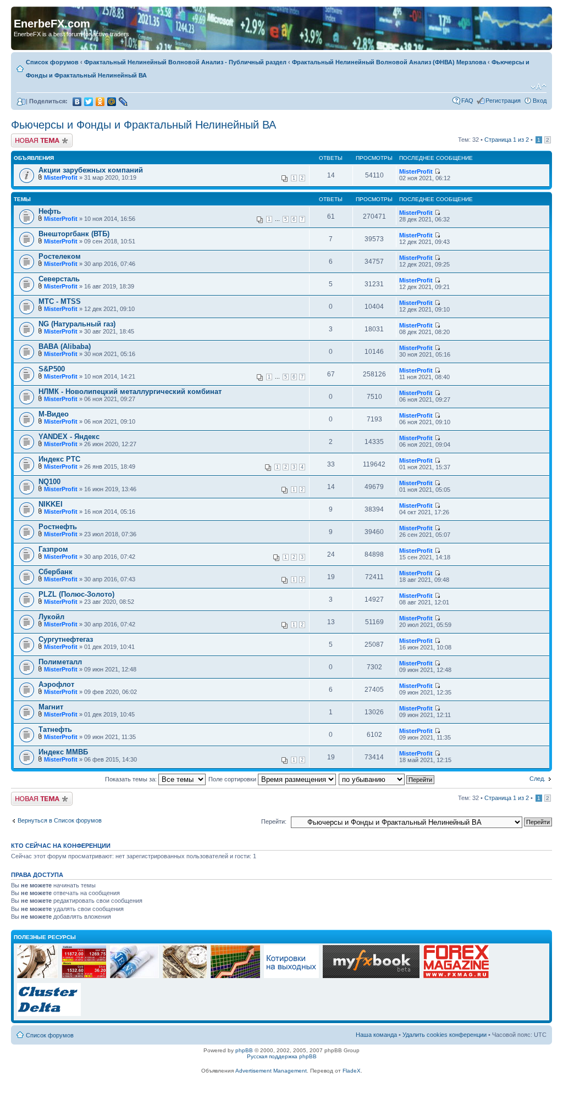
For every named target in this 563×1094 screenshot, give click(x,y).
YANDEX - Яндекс (69, 436)
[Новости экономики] (134, 976)
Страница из (506, 139)
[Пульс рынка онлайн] (84, 976)
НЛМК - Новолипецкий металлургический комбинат (130, 391)
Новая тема (27, 137)
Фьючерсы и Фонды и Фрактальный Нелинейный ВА (143, 125)
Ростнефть (57, 527)
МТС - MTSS (59, 301)
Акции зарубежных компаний (90, 170)
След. (537, 778)
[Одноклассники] (100, 102)
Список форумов (52, 62)
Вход (540, 100)
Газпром (53, 549)
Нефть (49, 211)
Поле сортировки (233, 779)
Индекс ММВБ (63, 752)
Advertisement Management (271, 1071)
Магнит (50, 707)
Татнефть (55, 729)
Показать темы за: (131, 779)
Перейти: (273, 821)
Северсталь (59, 279)
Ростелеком (59, 256)
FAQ (467, 100)
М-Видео (53, 414)
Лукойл (51, 617)
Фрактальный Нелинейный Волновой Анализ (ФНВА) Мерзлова (389, 62)
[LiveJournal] (123, 102)
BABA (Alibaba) (64, 346)
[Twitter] (89, 102)
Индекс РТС (59, 459)
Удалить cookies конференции (444, 1034)
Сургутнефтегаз (65, 639)
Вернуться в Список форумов (60, 820)
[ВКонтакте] (77, 102)
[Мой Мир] (112, 102)
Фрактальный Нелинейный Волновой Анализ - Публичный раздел (185, 62)
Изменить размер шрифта (539, 87)
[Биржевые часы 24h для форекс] (37, 976)
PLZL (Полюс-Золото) (76, 594)
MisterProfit (61, 177)
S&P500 (51, 369)
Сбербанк (55, 572)
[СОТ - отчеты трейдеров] (235, 976)
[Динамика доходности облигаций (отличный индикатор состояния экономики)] (184, 976)
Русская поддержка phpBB (282, 1056)
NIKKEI (50, 504)
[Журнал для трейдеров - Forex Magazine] (456, 976)
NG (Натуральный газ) (76, 324)
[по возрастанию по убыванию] (387, 779)
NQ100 (49, 481)
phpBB (244, 1050)
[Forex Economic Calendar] (371, 976)
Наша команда (376, 1034)
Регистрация (503, 100)
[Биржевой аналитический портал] (48, 1014)
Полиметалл (60, 662)
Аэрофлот (56, 684)
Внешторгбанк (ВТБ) (73, 234)
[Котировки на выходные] (291, 976)
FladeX (352, 1071)
